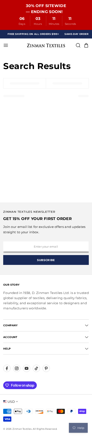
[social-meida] (6, 368)
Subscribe (46, 260)
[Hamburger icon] (22, 45)
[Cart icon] (86, 45)
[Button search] (78, 45)
